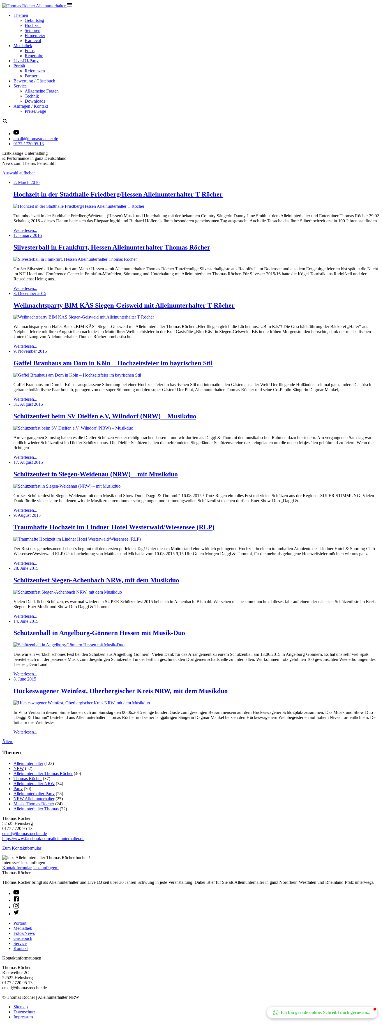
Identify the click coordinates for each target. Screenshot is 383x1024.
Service (20, 86)
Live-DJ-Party (26, 60)
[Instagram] (16, 907)
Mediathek (22, 45)
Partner (31, 75)
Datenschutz (24, 1011)
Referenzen (35, 70)
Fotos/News (24, 933)
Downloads (35, 101)
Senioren (32, 30)
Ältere (7, 741)
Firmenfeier (35, 35)
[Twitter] (16, 913)
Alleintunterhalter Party (34, 793)
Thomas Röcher (27, 778)
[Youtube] (16, 893)
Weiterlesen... (25, 230)
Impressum (23, 1016)
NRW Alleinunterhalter (33, 798)
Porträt (19, 65)
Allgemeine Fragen (42, 91)
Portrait (19, 923)
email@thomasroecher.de (35, 138)
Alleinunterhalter (28, 763)
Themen (20, 15)
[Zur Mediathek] (16, 133)
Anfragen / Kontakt (30, 106)
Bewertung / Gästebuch (34, 81)
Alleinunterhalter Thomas (36, 808)
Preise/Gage (35, 111)
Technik (32, 96)
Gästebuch (22, 938)
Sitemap (20, 1006)
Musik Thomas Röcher (33, 803)
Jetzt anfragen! (46, 867)
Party (18, 788)
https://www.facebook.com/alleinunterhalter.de (43, 838)
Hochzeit (33, 25)
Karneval (33, 40)
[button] (322, 1012)
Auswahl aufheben (19, 172)
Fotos (29, 50)
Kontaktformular (17, 867)
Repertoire (34, 55)
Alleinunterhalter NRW (34, 783)
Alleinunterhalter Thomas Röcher (43, 773)
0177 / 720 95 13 (28, 143)
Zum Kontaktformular (21, 848)
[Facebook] (16, 900)
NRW (18, 768)
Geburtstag (34, 20)
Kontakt (20, 948)
